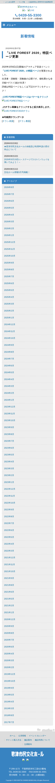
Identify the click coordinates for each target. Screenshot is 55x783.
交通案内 (28, 744)
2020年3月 (9, 660)
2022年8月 (9, 516)
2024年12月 (9, 324)
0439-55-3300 (29, 15)
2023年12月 (9, 406)
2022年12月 (9, 489)
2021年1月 (9, 612)
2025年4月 (9, 297)
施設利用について (42, 740)
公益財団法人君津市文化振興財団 (40, 2)
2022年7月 (9, 523)
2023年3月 (9, 468)
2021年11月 (9, 564)
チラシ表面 (7, 121)
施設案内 (28, 740)
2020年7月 (9, 640)
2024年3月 (9, 386)
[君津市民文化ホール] (27, 7)
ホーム (12, 736)
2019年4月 (9, 701)
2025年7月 (9, 276)
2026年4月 (9, 215)
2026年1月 (9, 235)
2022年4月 (9, 544)
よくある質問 (10, 2)
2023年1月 (9, 482)
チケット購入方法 (13, 740)
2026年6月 (9, 201)
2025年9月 (9, 263)
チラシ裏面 (24, 121)
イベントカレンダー (37, 736)
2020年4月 (9, 653)
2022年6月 (9, 530)
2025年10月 (9, 256)
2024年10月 (9, 338)
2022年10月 (9, 503)
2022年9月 (9, 509)
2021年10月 (9, 571)
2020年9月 (9, 626)
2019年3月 (9, 708)
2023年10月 (9, 420)
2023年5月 (9, 454)
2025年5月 (9, 290)
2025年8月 (9, 269)
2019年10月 (9, 681)
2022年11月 (9, 496)
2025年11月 (9, 249)
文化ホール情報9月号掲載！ (17, 172)
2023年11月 (9, 413)
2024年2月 (9, 393)
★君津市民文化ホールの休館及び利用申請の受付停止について (26, 148)
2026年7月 (9, 194)
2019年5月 (9, 695)
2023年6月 (9, 448)
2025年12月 (9, 242)
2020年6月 (9, 647)
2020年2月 (9, 667)
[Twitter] (24, 760)
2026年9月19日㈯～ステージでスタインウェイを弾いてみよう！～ (26, 161)
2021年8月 (9, 585)
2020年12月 (9, 619)
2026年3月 (9, 221)
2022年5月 (9, 537)
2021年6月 (9, 592)
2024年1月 (9, 400)
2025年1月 (9, 317)
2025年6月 (9, 283)
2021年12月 (9, 557)
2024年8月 (9, 352)
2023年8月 (9, 434)
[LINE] (31, 10)
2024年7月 (9, 359)
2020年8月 (9, 633)
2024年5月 (9, 372)
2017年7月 (9, 722)
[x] (24, 10)
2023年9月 (9, 427)
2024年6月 (9, 365)
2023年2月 (9, 475)
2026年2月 (9, 228)
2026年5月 (9, 208)
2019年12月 (9, 674)
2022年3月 (9, 551)
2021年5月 (9, 599)
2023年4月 (9, 461)
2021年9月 (9, 578)
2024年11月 (9, 331)
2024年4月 (9, 379)
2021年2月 (9, 605)
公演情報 (22, 736)
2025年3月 (9, 304)
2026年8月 (9, 187)
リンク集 (21, 2)
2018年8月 (9, 715)
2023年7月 (9, 441)
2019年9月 (9, 688)
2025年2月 (9, 311)
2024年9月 (9, 345)
